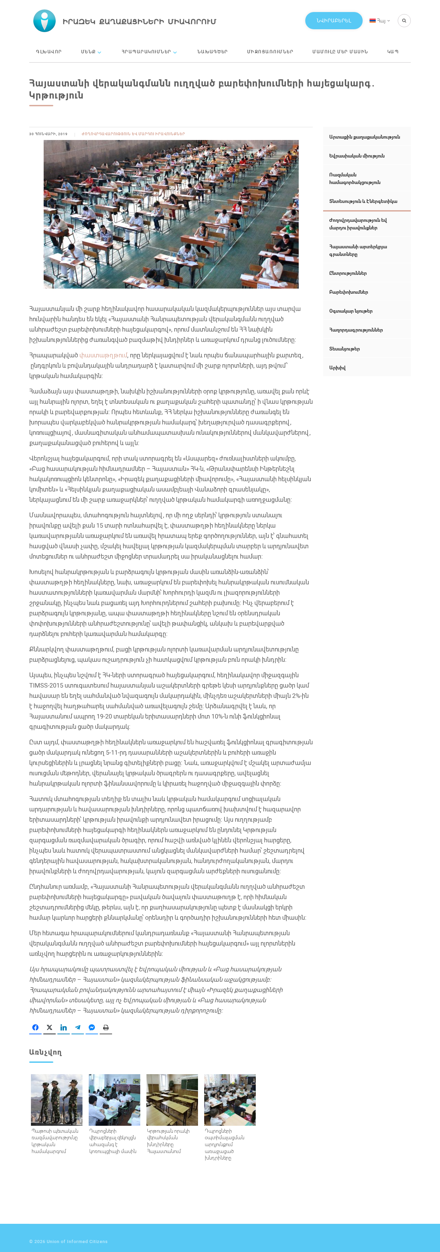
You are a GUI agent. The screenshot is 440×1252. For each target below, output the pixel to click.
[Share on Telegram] (78, 1027)
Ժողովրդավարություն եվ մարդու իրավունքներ (133, 134)
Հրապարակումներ (147, 51)
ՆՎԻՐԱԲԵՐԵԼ (334, 20)
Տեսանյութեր (344, 348)
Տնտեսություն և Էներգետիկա (363, 201)
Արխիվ (337, 367)
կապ (393, 51)
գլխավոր (49, 51)
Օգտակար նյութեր (351, 310)
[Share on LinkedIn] (63, 1027)
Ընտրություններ (348, 273)
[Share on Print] (106, 1027)
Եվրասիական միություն (357, 155)
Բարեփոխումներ (348, 292)
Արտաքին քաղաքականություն (364, 136)
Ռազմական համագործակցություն (355, 178)
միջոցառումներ (270, 51)
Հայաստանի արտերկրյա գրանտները (358, 250)
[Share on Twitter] (49, 1027)
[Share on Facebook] (35, 1027)
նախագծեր (212, 51)
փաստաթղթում (103, 355)
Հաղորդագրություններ (356, 329)
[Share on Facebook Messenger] (92, 1027)
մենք (88, 51)
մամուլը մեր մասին (340, 51)
